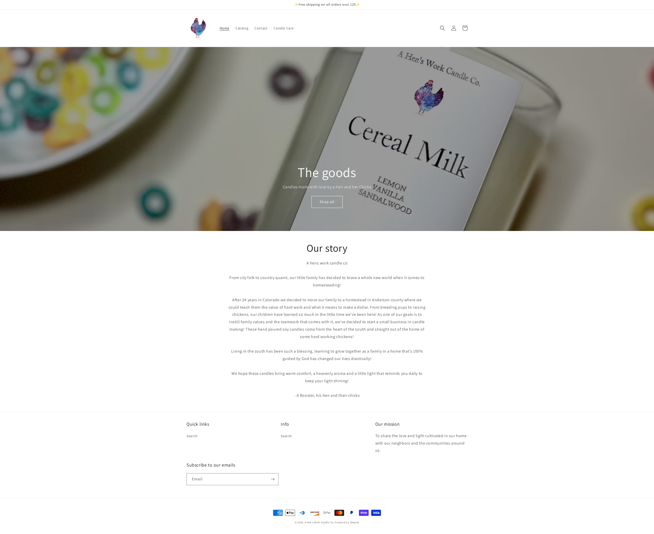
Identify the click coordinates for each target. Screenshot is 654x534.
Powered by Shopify (347, 522)
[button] (442, 28)
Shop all (327, 201)
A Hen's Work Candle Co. (319, 522)
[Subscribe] (272, 479)
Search (192, 436)
